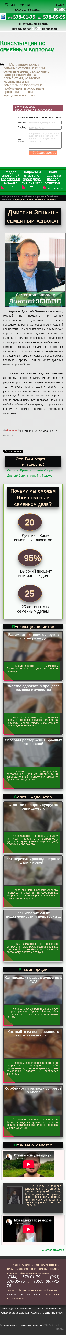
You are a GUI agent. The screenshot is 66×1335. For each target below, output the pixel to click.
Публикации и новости (31, 1308)
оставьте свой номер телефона (25, 1294)
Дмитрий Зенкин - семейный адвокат (30, 475)
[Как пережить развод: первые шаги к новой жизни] (33, 884)
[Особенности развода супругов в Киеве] (33, 1114)
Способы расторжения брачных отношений (33, 742)
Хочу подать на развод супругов (52, 177)
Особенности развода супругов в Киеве (33, 1090)
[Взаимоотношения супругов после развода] (33, 660)
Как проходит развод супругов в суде (33, 979)
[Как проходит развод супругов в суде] (33, 1003)
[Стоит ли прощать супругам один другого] (33, 830)
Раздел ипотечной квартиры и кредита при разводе (10, 180)
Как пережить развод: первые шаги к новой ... (33, 860)
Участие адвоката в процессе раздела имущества (33, 687)
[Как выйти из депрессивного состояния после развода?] (33, 1057)
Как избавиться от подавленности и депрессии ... (33, 914)
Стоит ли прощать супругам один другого (33, 806)
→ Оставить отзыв (53, 1250)
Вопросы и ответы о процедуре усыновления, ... (34, 179)
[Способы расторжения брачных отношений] (33, 765)
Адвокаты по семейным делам (47, 1312)
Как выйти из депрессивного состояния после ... (33, 1033)
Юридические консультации (15, 1312)
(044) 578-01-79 (24, 1277)
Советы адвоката (9, 1308)
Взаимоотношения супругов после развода (33, 636)
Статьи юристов (53, 1308)
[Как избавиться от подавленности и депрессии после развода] (33, 938)
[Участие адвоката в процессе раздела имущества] (33, 711)
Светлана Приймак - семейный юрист (31, 470)
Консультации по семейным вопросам (23, 196)
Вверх (60, 1328)
